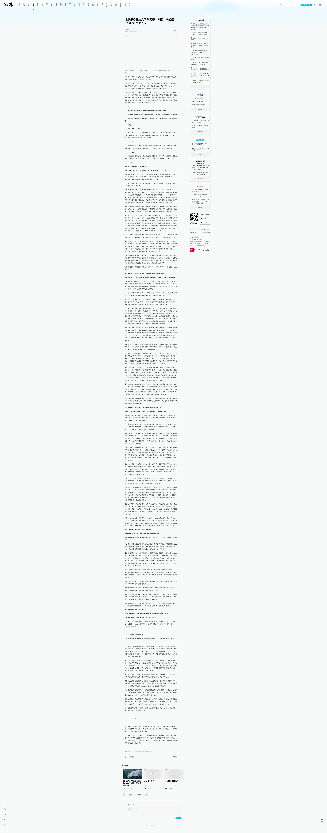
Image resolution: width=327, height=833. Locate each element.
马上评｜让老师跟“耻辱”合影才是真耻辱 (200, 126)
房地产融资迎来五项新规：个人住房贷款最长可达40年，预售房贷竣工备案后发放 (200, 52)
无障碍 (320, 5)
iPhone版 (205, 218)
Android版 (206, 214)
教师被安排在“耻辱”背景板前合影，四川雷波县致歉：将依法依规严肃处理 (200, 45)
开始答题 (200, 178)
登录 (315, 5)
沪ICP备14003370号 (194, 237)
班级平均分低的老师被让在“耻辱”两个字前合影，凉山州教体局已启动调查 (200, 75)
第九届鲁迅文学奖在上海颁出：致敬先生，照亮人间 (200, 121)
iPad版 (205, 222)
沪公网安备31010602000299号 (197, 239)
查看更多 (200, 109)
